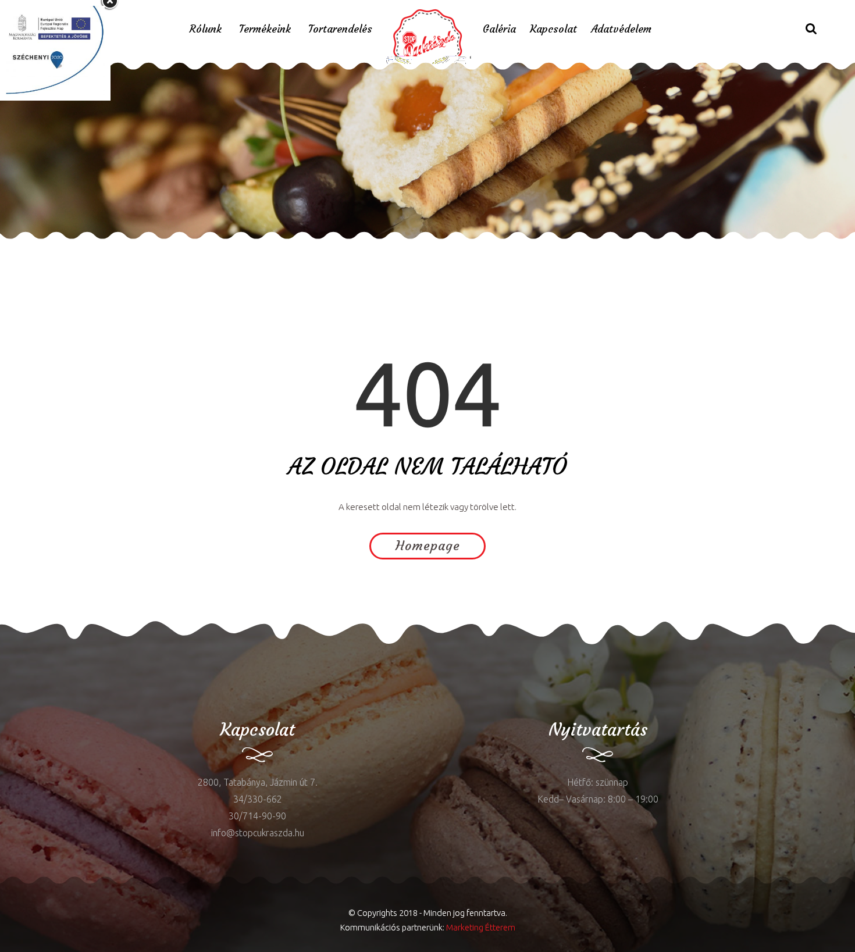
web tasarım (147, 247)
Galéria (499, 28)
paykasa (296, 247)
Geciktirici (78, 247)
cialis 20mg (201, 247)
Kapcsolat (553, 28)
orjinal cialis (251, 247)
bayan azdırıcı (29, 247)
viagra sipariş (342, 247)
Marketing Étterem (480, 927)
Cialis (110, 247)
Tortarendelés (340, 28)
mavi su (16, 658)
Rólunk (206, 28)
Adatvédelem (621, 28)
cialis (44, 658)
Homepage (428, 546)
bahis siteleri (399, 247)
